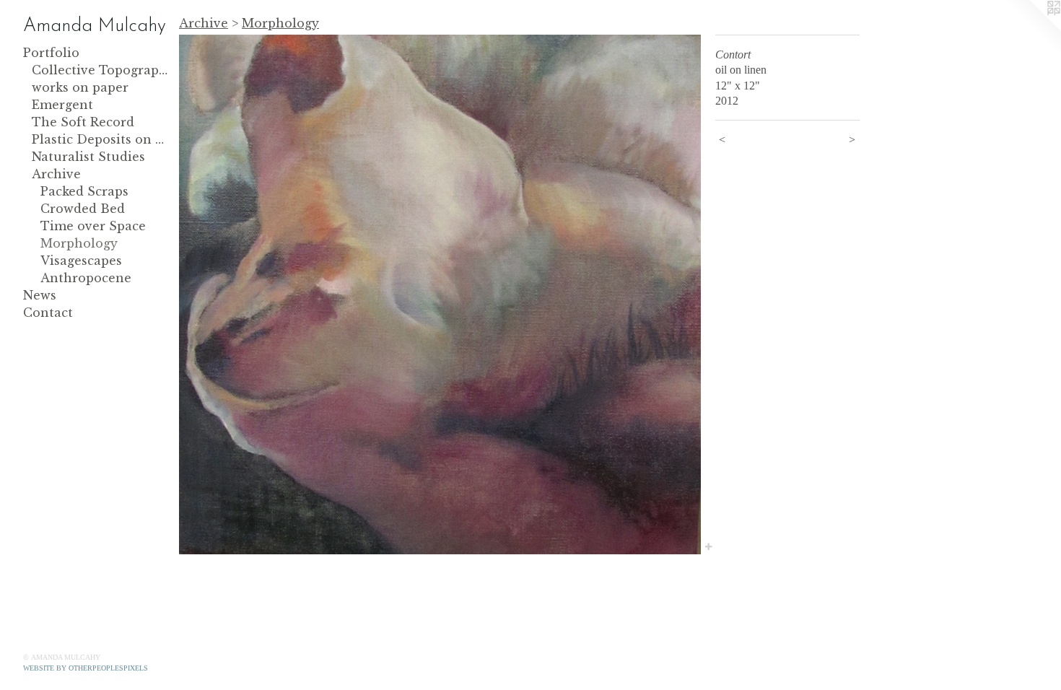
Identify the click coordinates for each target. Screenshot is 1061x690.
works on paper (80, 87)
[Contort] (440, 294)
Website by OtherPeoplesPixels (85, 668)
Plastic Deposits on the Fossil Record (99, 139)
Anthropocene (85, 278)
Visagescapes (81, 260)
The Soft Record (83, 122)
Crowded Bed (82, 208)
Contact (48, 312)
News (39, 295)
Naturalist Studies (88, 156)
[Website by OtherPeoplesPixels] (1032, 29)
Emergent (62, 104)
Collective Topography (99, 70)
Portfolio (51, 52)
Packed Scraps (84, 191)
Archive (56, 174)
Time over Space (93, 226)
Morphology (79, 243)
